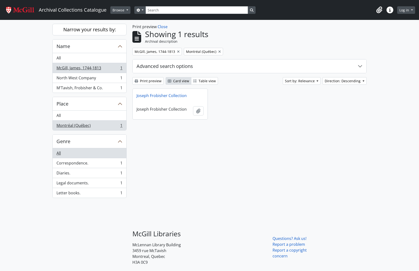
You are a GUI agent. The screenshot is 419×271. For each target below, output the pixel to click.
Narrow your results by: (89, 29)
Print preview (150, 81)
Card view (180, 81)
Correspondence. (89, 164)
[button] (379, 10)
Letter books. (89, 194)
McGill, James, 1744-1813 (89, 69)
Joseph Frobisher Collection (162, 95)
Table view (207, 81)
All (58, 58)
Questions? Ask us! (289, 238)
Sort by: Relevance (300, 81)
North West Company (89, 79)
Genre (63, 141)
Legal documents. (89, 184)
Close (163, 26)
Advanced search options (165, 66)
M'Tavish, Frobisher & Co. (89, 89)
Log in (404, 10)
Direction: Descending (343, 81)
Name (63, 46)
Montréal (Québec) (89, 126)
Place (62, 103)
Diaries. (89, 174)
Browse (119, 10)
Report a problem (289, 244)
